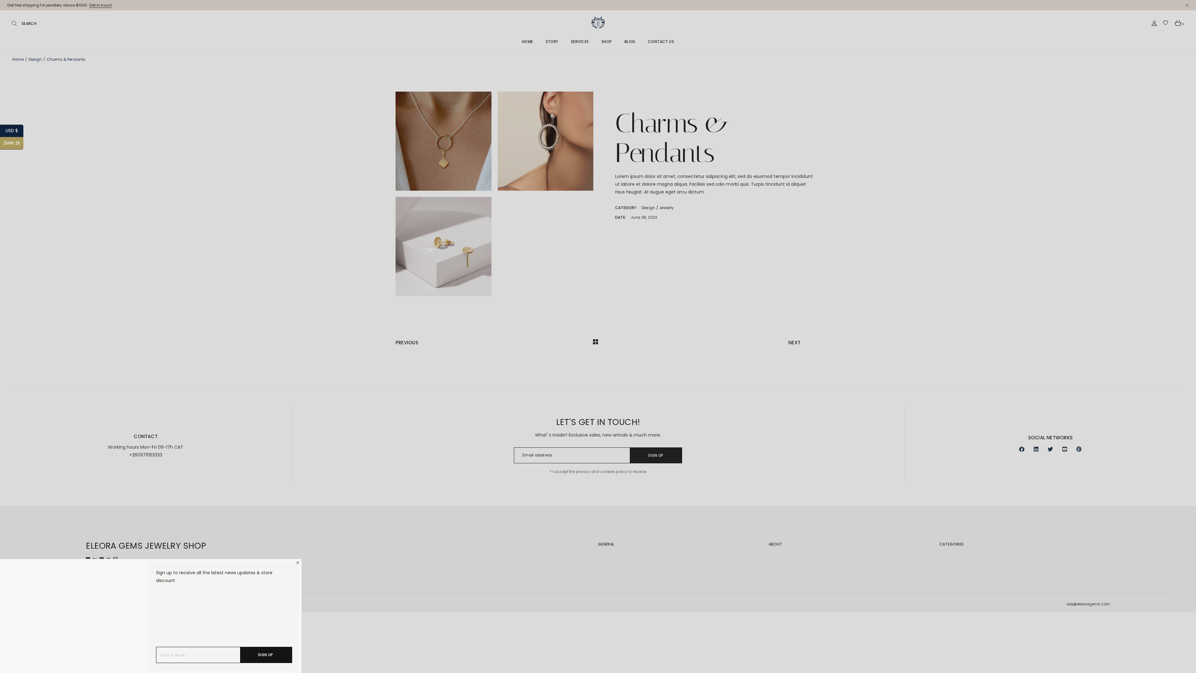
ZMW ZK (13, 143)
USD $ (14, 130)
